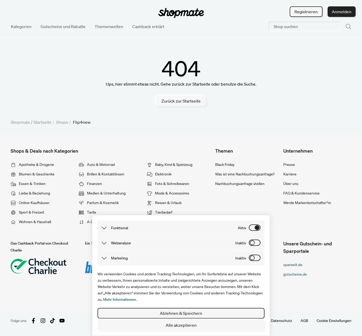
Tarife (91, 212)
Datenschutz (281, 320)
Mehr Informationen (119, 299)
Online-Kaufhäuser (34, 202)
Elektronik (162, 174)
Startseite (42, 122)
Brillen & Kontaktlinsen (105, 174)
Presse (289, 164)
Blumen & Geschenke (36, 174)
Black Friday (225, 164)
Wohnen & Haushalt (34, 221)
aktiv (242, 228)
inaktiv (240, 243)
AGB (304, 320)
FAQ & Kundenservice (301, 193)
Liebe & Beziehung (34, 193)
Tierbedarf (163, 212)
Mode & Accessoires (171, 193)
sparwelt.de (292, 264)
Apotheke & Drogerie (36, 164)
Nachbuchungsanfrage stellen (239, 183)
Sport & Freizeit (31, 212)
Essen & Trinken (32, 183)
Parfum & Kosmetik (102, 202)
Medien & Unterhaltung (106, 193)
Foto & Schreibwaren (171, 183)
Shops (62, 122)
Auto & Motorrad (100, 164)
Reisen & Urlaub (168, 202)
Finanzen (94, 183)
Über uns (290, 183)
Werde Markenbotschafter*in (307, 202)
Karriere (290, 174)
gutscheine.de (295, 274)
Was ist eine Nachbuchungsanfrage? (245, 174)
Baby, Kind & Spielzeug (173, 164)
